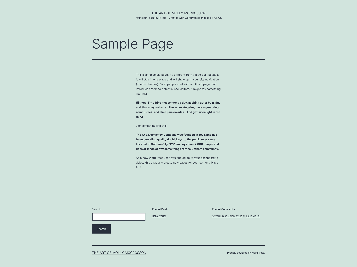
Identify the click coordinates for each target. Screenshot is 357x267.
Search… (97, 209)
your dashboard (204, 158)
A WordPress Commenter (227, 215)
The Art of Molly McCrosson (178, 13)
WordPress (258, 252)
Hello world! (159, 215)
